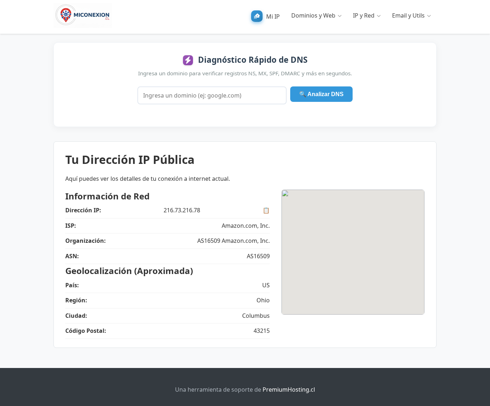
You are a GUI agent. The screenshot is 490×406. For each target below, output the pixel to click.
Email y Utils (408, 15)
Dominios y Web (313, 15)
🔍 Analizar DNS (321, 94)
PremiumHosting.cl (289, 389)
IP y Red (363, 15)
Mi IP (273, 16)
